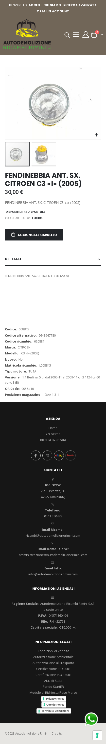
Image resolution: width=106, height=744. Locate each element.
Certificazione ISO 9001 (53, 668)
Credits (57, 733)
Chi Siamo (52, 5)
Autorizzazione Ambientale (53, 657)
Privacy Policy (55, 698)
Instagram (47, 455)
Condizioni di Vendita (53, 651)
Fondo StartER (53, 686)
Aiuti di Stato (53, 680)
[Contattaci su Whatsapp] (91, 719)
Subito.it (70, 455)
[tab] (53, 259)
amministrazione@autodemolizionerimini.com (53, 555)
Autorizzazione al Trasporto (53, 663)
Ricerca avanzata (80, 5)
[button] (96, 135)
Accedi (35, 5)
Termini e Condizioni (55, 711)
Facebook (36, 455)
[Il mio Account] (85, 34)
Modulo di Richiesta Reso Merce (53, 692)
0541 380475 (53, 516)
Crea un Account (53, 11)
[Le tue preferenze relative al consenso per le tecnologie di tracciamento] (97, 735)
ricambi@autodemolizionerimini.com (53, 535)
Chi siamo (53, 433)
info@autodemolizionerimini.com (53, 574)
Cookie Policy (55, 704)
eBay (59, 455)
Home (53, 427)
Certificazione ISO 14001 (53, 674)
